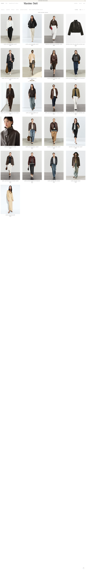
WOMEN (2, 3)
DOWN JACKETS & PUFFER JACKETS (36, 9)
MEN (6, 3)
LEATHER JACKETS (23, 9)
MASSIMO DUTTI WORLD (13, 3)
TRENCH (12, 9)
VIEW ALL (3, 9)
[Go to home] (31, 3)
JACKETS (8, 9)
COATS (17, 9)
